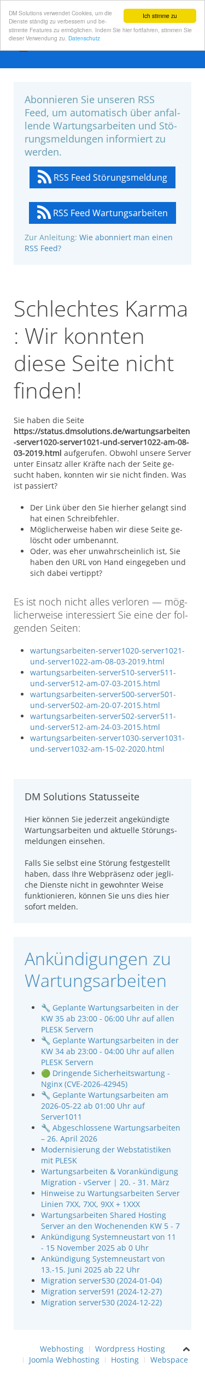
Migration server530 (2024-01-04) (101, 1280)
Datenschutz (84, 38)
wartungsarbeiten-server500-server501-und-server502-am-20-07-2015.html (103, 699)
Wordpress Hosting (130, 1349)
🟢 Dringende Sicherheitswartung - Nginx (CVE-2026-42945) (105, 1078)
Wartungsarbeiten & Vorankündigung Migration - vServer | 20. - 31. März (109, 1176)
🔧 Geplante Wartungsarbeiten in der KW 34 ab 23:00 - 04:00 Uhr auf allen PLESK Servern (110, 1051)
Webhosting (62, 1349)
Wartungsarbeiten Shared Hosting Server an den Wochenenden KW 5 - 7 (110, 1220)
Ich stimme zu (160, 15)
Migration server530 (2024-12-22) (101, 1302)
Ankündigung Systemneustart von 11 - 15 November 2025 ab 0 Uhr (108, 1242)
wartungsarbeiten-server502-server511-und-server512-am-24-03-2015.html (103, 721)
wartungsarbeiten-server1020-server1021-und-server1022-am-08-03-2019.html (107, 656)
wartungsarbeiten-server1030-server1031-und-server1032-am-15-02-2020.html (107, 743)
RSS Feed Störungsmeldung (109, 177)
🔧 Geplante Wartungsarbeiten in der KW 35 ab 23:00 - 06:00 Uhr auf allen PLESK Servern (110, 1018)
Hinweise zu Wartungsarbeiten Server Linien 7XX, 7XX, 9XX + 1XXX (110, 1198)
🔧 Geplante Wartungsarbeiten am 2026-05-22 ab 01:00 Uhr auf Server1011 (104, 1106)
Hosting (125, 1359)
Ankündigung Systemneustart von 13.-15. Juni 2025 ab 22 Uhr (103, 1264)
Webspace (169, 1359)
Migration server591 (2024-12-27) (101, 1291)
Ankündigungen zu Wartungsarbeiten (98, 969)
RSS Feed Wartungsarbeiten (109, 213)
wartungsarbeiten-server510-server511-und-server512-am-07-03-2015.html (103, 677)
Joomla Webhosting (64, 1359)
